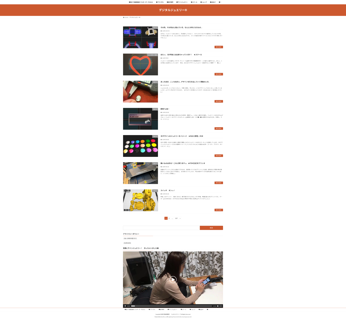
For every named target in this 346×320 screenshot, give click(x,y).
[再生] (125, 306)
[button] (173, 279)
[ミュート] (218, 306)
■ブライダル (152, 309)
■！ (208, 309)
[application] (173, 279)
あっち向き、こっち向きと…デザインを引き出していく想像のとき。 (185, 82)
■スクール (183, 309)
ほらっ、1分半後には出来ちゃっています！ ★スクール (181, 55)
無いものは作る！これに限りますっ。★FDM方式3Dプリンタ (183, 163)
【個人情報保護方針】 (130, 238)
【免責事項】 (127, 243)
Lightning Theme (172, 316)
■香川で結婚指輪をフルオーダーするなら (135, 309)
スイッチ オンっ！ (168, 190)
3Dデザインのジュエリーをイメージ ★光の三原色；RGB (182, 136)
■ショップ (192, 309)
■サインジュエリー (172, 309)
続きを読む (218, 47)
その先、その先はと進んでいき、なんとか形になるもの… (181, 27)
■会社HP (201, 309)
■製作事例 (161, 309)
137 (176, 218)
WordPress (163, 316)
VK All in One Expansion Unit (184, 316)
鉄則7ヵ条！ (165, 109)
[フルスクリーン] (221, 306)
